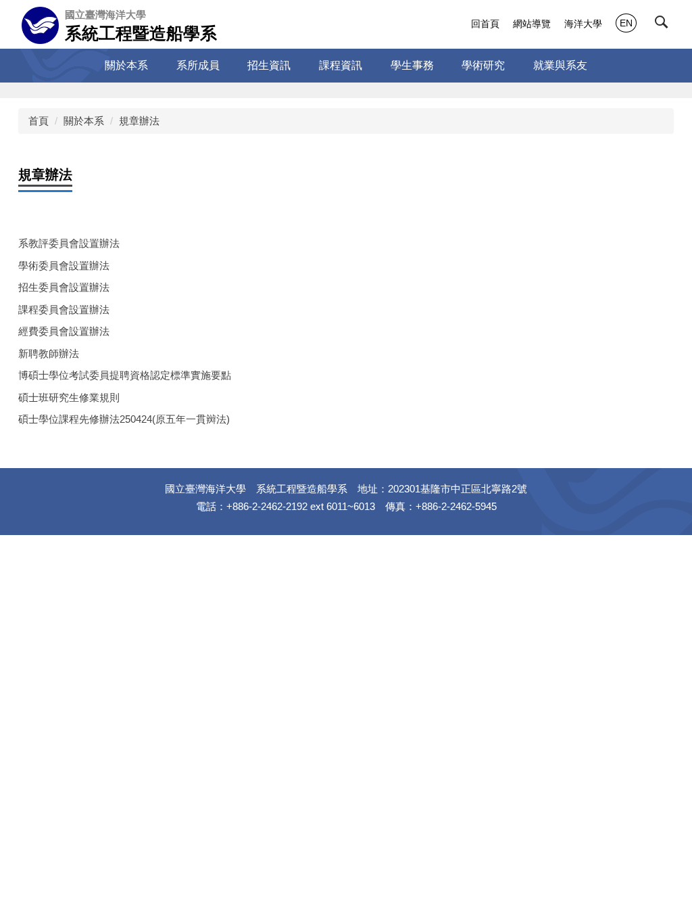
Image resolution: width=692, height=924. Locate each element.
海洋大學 (583, 23)
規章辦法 (139, 120)
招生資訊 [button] (269, 65)
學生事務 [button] (412, 65)
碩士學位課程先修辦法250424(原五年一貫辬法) (124, 419)
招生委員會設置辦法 (63, 287)
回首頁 (485, 23)
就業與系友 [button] (560, 65)
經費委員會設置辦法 (63, 331)
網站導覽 (532, 23)
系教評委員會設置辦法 (69, 243)
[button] (664, 25)
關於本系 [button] (126, 65)
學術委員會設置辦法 (63, 265)
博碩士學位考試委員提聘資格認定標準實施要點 (124, 375)
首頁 (38, 120)
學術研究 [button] (483, 65)
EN (626, 23)
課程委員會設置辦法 (63, 309)
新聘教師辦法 (48, 353)
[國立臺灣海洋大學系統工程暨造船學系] (40, 25)
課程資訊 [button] (340, 65)
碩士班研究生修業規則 (69, 397)
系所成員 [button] (198, 65)
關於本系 (84, 120)
